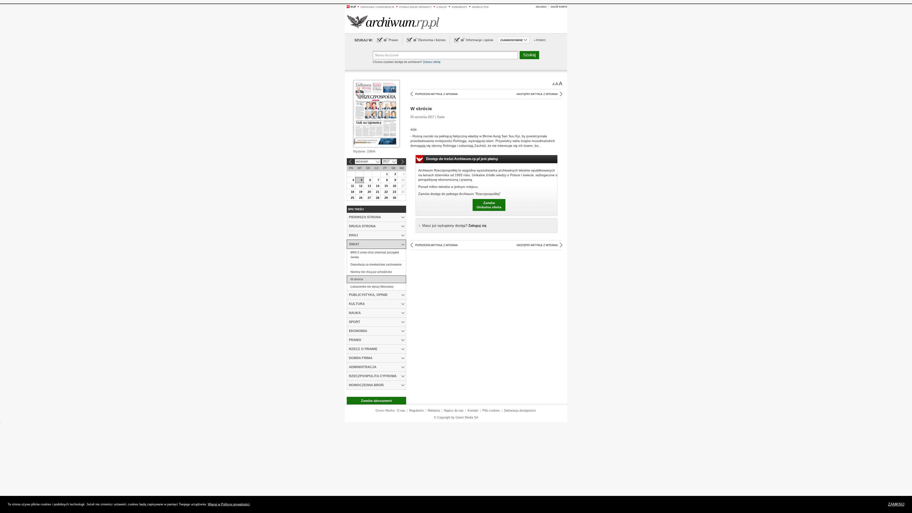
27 (369, 198)
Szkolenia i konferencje (377, 7)
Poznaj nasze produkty (415, 7)
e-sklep (442, 7)
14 (377, 186)
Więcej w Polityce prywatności (229, 504)
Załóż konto (559, 7)
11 (352, 186)
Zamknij (896, 504)
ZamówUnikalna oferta (489, 205)
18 (352, 192)
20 (369, 192)
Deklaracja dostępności (520, 410)
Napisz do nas (454, 410)
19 (360, 192)
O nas (401, 410)
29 (386, 198)
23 (394, 192)
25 (352, 198)
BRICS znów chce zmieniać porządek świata (375, 255)
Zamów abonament (376, 401)
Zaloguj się (454, 225)
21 (377, 192)
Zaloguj (541, 7)
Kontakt (473, 410)
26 (360, 198)
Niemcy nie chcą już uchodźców (371, 272)
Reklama (434, 410)
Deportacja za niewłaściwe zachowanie (376, 264)
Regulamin (416, 410)
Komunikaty (459, 7)
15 (386, 186)
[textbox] (445, 55)
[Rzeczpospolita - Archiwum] (393, 21)
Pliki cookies (491, 410)
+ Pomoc (540, 40)
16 (394, 186)
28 (377, 198)
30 (394, 198)
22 (386, 192)
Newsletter (480, 7)
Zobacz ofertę (432, 62)
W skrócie (357, 279)
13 (369, 186)
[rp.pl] (351, 6)
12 (360, 186)
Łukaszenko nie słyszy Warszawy (372, 286)
